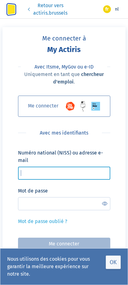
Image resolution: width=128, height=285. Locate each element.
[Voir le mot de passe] (105, 204)
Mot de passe (33, 191)
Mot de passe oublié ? (42, 221)
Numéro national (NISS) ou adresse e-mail (60, 156)
